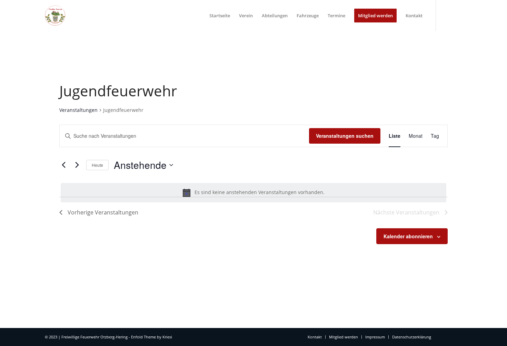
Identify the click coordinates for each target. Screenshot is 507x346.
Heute (97, 165)
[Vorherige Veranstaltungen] (63, 165)
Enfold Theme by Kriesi (151, 336)
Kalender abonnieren (408, 236)
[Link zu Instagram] (457, 15)
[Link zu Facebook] (446, 15)
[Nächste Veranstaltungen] (77, 165)
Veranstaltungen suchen (345, 135)
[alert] (253, 192)
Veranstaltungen (78, 110)
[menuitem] (220, 15)
